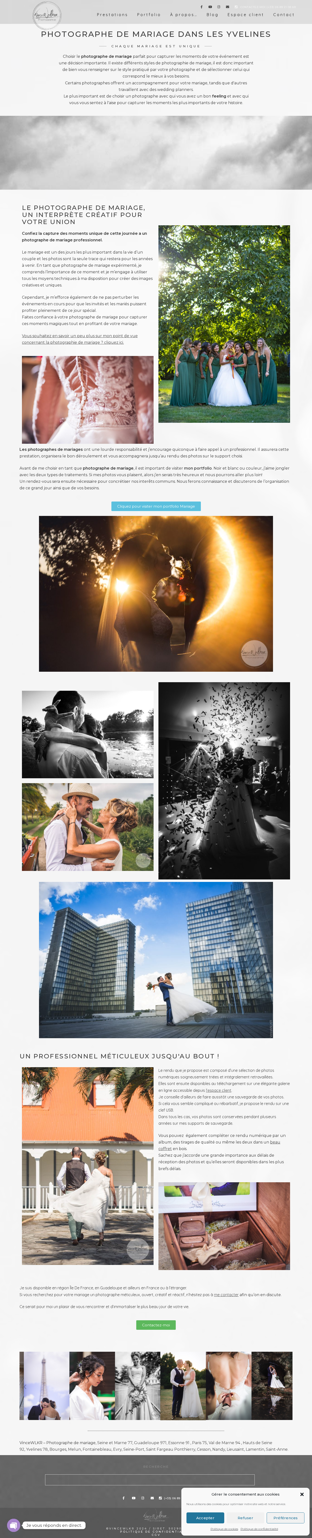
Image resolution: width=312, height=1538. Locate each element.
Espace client (246, 14)
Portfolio (149, 14)
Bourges (57, 1449)
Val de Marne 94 (224, 1442)
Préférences (285, 1518)
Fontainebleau (97, 1449)
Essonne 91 (178, 1442)
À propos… (184, 14)
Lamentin (255, 1449)
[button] (302, 1494)
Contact (284, 14)
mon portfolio (198, 468)
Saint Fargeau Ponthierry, (171, 1449)
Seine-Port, (134, 1449)
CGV (156, 1535)
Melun (74, 1449)
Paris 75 (199, 1442)
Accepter (205, 1518)
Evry (117, 1449)
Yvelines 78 (37, 1449)
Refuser (245, 1518)
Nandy (218, 1449)
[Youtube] (210, 7)
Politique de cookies (224, 1529)
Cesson (204, 1449)
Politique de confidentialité (259, 1529)
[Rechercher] (247, 1478)
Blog (213, 14)
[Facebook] (201, 7)
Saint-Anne (277, 1449)
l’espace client (218, 1090)
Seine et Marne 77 (114, 1442)
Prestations (112, 14)
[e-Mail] (227, 7)
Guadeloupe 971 (150, 1442)
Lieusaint (235, 1449)
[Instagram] (218, 7)
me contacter (226, 1294)
